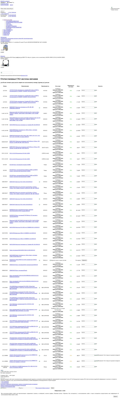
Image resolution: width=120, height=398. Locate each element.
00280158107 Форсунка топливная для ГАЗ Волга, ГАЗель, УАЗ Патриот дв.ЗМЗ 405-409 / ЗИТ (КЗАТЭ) (25, 142)
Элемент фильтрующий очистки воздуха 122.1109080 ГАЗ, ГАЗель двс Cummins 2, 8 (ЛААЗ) (23, 355)
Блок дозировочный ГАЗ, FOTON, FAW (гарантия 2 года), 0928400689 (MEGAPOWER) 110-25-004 (23, 310)
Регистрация (39, 388)
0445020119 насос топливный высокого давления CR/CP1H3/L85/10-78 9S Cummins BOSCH (21, 210)
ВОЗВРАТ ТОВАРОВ (11, 26)
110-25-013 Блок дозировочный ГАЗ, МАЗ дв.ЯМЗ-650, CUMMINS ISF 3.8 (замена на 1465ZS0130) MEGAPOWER (24, 338)
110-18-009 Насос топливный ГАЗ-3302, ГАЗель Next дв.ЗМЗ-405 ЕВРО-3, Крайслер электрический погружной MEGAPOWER (23, 287)
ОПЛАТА (8, 23)
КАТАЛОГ (8, 28)
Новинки (3, 56)
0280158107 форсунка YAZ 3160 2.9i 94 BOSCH (21, 181)
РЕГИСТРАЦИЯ (5, 4)
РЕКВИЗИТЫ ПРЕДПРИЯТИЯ (13, 27)
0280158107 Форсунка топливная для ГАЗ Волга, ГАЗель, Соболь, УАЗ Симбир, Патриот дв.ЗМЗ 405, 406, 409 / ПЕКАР (24, 187)
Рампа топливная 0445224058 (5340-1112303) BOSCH (22, 250)
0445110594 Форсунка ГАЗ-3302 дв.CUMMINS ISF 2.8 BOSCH (24, 227)
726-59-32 (12, 16)
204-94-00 (12, 15)
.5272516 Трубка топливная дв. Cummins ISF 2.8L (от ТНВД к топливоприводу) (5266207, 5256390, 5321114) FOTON (24, 90)
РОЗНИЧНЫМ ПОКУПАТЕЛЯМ (14, 22)
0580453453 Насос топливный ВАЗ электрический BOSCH (24, 264)
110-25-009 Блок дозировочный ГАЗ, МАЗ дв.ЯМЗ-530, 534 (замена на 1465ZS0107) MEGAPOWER (24, 321)
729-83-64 (12, 12)
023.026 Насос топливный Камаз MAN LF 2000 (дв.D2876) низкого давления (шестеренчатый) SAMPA (24, 170)
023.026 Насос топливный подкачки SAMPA (20, 164)
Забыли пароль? (46, 388)
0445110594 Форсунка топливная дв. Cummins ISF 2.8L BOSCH (25, 124)
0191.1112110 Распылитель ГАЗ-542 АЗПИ (20, 153)
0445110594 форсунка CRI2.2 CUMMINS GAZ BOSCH (23, 233)
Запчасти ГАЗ (24, 75)
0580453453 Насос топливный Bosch (18, 270)
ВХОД (11, 4)
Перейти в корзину (5, 1)
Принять (115, 396)
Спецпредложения (5, 41)
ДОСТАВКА (9, 24)
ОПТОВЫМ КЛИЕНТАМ (12, 21)
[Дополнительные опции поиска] (115, 8)
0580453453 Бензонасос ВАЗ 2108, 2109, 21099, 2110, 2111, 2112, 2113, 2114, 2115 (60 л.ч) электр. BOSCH (25, 136)
